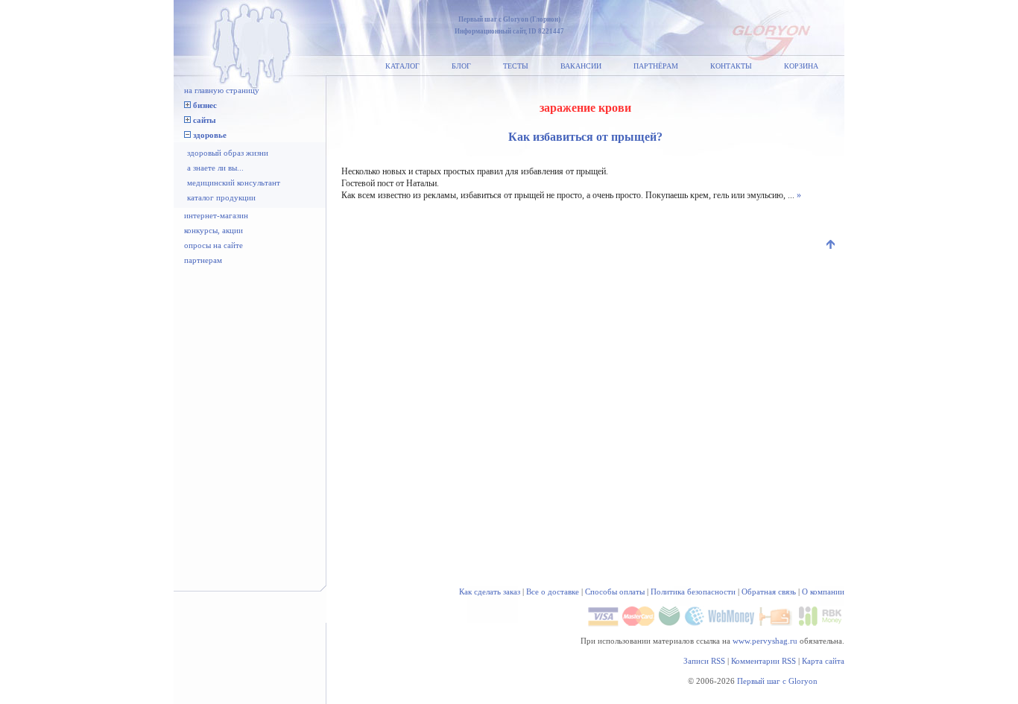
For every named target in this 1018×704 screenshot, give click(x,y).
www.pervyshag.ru (765, 640)
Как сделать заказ (489, 591)
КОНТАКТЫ (731, 66)
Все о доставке (552, 591)
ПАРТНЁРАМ (655, 66)
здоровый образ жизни (227, 152)
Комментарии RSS (763, 660)
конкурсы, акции (213, 230)
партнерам (203, 260)
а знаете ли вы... (215, 167)
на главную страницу (221, 90)
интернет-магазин (216, 215)
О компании (823, 591)
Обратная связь (769, 591)
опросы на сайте (213, 245)
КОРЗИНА (801, 66)
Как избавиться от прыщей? (585, 136)
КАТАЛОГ (402, 66)
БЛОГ (461, 66)
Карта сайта (823, 660)
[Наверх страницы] (831, 246)
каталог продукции (221, 197)
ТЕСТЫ (515, 66)
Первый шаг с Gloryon (777, 680)
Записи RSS (704, 660)
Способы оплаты (615, 591)
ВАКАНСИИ (580, 66)
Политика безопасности (693, 591)
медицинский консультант (233, 182)
